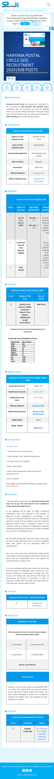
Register (36, 23)
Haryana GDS (38, 173)
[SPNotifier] (10, 4)
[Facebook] (23, 770)
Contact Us (12, 766)
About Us (20, 766)
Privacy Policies (46, 766)
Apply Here (38, 428)
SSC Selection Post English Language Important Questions (41, 733)
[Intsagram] (27, 770)
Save (12, 78)
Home (7, 10)
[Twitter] (30, 770)
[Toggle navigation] (48, 4)
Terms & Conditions (32, 766)
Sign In (25, 23)
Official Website (27, 451)
